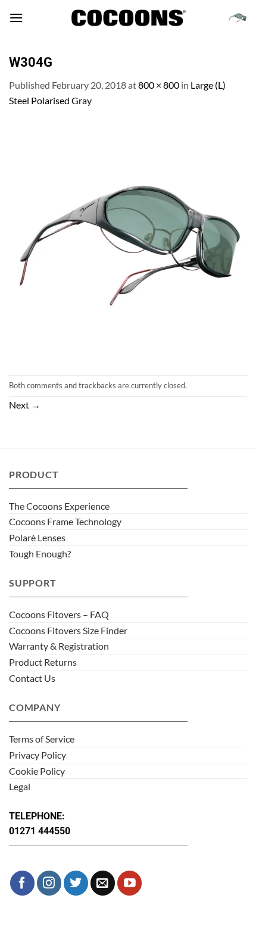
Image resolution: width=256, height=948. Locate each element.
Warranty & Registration (59, 645)
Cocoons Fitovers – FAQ (59, 614)
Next (24, 404)
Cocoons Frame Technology (65, 521)
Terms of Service (41, 738)
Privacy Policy (37, 754)
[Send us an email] (102, 883)
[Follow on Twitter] (76, 883)
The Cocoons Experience (59, 506)
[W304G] (128, 240)
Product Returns (43, 662)
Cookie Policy (37, 771)
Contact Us (32, 678)
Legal (19, 786)
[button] (16, 17)
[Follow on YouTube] (129, 883)
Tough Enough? (40, 553)
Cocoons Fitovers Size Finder (68, 630)
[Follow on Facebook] (22, 883)
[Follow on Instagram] (49, 883)
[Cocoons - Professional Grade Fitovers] (128, 18)
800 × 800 (158, 85)
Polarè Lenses (37, 537)
